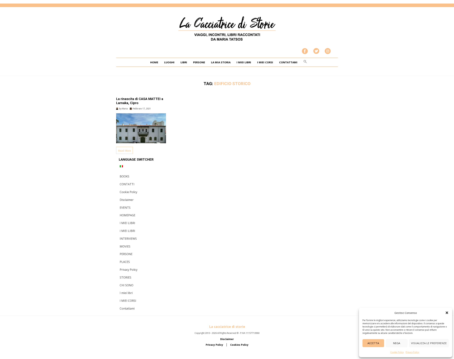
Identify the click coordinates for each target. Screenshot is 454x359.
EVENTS (125, 208)
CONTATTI (127, 184)
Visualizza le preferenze (429, 343)
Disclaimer (127, 200)
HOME (154, 62)
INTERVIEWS (128, 239)
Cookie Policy (397, 352)
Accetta (373, 343)
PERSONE (199, 62)
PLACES (125, 262)
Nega (396, 343)
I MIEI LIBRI (244, 62)
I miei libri (126, 293)
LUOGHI (169, 62)
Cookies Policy (239, 344)
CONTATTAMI (288, 62)
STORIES (125, 277)
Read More (124, 150)
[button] (447, 313)
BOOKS (124, 176)
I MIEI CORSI (265, 62)
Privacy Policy (412, 352)
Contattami (127, 308)
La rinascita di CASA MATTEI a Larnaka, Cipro (139, 101)
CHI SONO (126, 285)
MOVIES (125, 246)
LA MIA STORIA (221, 62)
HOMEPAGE (127, 215)
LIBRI (184, 62)
